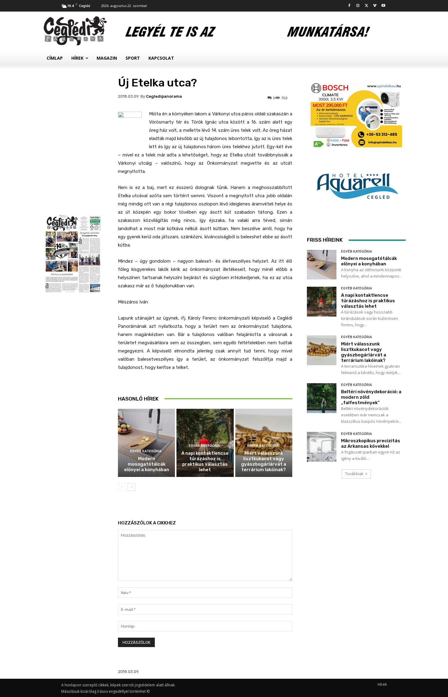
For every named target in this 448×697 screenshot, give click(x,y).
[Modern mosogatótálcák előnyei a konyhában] (146, 443)
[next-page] (131, 487)
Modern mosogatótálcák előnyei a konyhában (146, 464)
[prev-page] (122, 487)
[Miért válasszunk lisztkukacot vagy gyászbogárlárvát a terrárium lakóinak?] (321, 350)
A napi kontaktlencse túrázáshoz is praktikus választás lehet (205, 461)
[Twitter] (366, 5)
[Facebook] (349, 5)
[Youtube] (383, 5)
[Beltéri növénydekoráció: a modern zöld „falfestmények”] (321, 398)
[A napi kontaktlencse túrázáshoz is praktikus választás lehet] (321, 301)
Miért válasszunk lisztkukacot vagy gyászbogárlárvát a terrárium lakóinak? (263, 461)
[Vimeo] (374, 5)
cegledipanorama (164, 96)
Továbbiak (354, 473)
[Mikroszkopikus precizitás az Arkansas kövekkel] (321, 446)
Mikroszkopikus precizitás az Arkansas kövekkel (370, 443)
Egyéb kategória (146, 451)
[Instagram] (357, 5)
